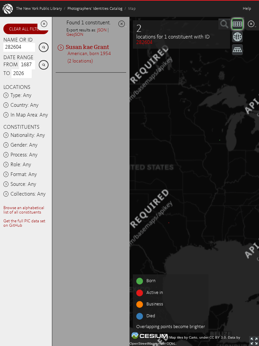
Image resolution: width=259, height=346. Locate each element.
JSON (102, 30)
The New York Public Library (39, 9)
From (10, 65)
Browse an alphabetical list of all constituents (23, 210)
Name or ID (18, 40)
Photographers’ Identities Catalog (94, 9)
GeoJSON (74, 34)
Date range (18, 57)
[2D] (237, 24)
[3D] (237, 36)
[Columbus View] (237, 49)
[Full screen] (254, 341)
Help (247, 9)
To (6, 73)
